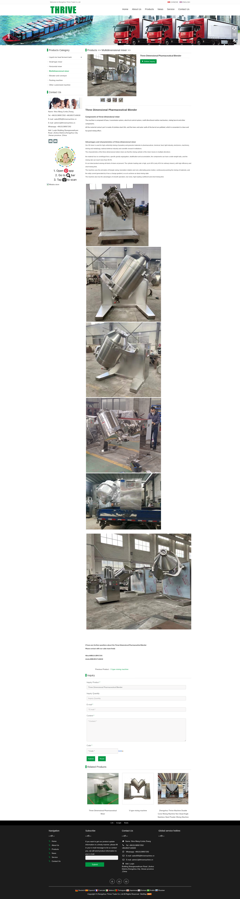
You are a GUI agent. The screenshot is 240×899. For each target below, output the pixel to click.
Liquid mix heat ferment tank (60, 57)
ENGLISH (186, 2)
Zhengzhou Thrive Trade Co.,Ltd (110, 894)
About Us (136, 9)
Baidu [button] (126, 823)
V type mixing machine (119, 669)
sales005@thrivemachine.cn (65, 119)
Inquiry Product (93, 682)
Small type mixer (55, 62)
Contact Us (183, 9)
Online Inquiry (149, 61)
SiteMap (143, 894)
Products (149, 9)
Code (89, 745)
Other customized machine (59, 85)
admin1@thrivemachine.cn (64, 123)
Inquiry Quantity (93, 693)
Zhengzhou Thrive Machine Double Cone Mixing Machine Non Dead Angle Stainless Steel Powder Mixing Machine (173, 814)
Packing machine (56, 80)
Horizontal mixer (55, 66)
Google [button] (118, 823)
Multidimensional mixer (114, 50)
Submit (91, 759)
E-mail (90, 704)
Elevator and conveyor (58, 76)
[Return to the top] (234, 41)
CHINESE (174, 2)
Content (90, 716)
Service (170, 9)
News (160, 9)
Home (125, 9)
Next (133, 75)
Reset (102, 759)
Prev (90, 75)
